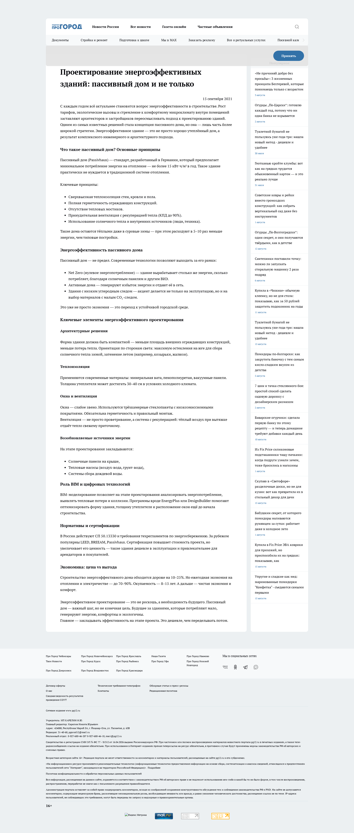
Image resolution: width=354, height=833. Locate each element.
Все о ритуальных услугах (246, 40)
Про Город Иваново (198, 656)
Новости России (105, 27)
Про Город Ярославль (128, 656)
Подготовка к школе (134, 40)
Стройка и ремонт (94, 40)
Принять (288, 56)
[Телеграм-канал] (246, 667)
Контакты (103, 690)
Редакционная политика (163, 690)
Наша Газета (158, 656)
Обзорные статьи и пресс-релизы (169, 685)
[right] (303, 40)
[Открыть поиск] (297, 27)
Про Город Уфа (160, 661)
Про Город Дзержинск (58, 670)
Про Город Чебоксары (58, 656)
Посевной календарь (293, 40)
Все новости (140, 27)
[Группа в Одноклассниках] (235, 667)
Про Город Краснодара (129, 670)
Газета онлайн (174, 27)
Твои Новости (54, 661)
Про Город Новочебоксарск (97, 656)
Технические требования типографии (119, 685)
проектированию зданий (203, 118)
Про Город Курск (90, 661)
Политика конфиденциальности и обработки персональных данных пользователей (94, 773)
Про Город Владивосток (95, 670)
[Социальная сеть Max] (256, 667)
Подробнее (154, 767)
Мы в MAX (169, 40)
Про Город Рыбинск (127, 661)
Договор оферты (55, 685)
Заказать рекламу (201, 40)
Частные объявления (215, 27)
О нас (49, 690)
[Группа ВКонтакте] (225, 667)
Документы (60, 40)
